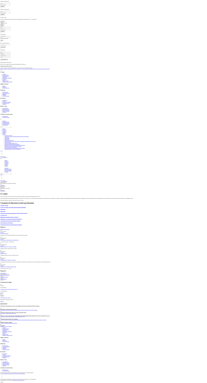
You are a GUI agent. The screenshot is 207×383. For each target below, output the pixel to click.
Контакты (4, 112)
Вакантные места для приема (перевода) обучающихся (15, 145)
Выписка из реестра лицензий (6, 326)
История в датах (6, 75)
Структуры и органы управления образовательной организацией (17, 136)
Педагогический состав (9, 140)
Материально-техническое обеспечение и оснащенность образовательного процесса (20, 141)
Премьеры (4, 94)
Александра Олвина (4, 277)
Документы (7, 137)
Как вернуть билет (6, 111)
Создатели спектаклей (7, 102)
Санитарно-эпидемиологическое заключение (8, 323)
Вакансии (4, 104)
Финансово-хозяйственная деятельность (12, 144)
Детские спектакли (6, 93)
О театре (4, 74)
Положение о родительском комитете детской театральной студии (12, 316)
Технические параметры (7, 331)
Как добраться (5, 108)
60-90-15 (3, 157)
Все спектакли (5, 92)
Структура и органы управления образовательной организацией (13, 207)
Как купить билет (6, 110)
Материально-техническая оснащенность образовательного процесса (13, 213)
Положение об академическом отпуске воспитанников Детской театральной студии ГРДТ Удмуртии (18, 310)
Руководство (5, 100)
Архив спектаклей (6, 349)
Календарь (4, 340)
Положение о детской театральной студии (8, 313)
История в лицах (6, 76)
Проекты (4, 95)
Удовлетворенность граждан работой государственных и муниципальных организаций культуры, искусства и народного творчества (24, 68)
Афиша (4, 86)
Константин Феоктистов (4, 275)
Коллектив (5, 131)
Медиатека (5, 332)
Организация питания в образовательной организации (15, 148)
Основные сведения (8, 135)
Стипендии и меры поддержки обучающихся (13, 146)
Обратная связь (5, 80)
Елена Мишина (3, 273)
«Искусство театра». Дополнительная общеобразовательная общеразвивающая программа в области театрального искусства (23, 319)
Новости (4, 132)
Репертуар (4, 129)
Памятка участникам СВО (7, 81)
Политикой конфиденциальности (18, 380)
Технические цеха (6, 103)
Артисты (4, 101)
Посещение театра (6, 109)
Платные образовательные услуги (11, 143)
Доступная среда (8, 142)
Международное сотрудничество (11, 147)
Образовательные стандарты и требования (12, 149)
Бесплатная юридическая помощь (18, 373)
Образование (7, 138)
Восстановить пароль (4, 38)
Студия (4, 79)
